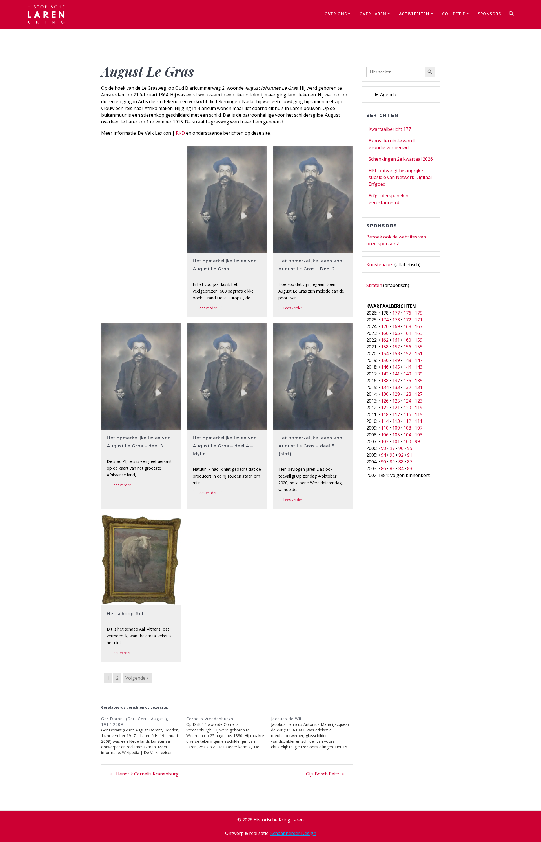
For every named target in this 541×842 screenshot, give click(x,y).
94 (383, 455)
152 (407, 353)
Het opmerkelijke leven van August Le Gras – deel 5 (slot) (310, 445)
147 (418, 360)
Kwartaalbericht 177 (390, 129)
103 (418, 435)
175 (418, 313)
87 (409, 462)
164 (407, 333)
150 (385, 360)
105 (396, 435)
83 (409, 468)
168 (407, 326)
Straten (374, 285)
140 (407, 374)
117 (396, 414)
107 (418, 428)
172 (407, 320)
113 (396, 421)
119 (418, 408)
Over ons (336, 13)
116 (407, 414)
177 (396, 313)
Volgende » (137, 678)
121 (396, 408)
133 (396, 387)
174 (385, 320)
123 (418, 401)
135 (418, 380)
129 (396, 394)
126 (385, 401)
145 (396, 367)
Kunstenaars (379, 264)
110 (385, 428)
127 (418, 394)
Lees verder (207, 308)
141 (396, 374)
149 (396, 360)
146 (385, 367)
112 (407, 421)
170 (385, 326)
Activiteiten (414, 13)
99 (417, 441)
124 (407, 401)
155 (418, 347)
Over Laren (373, 13)
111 (418, 421)
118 (385, 414)
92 (400, 455)
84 (400, 468)
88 (400, 462)
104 (407, 435)
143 (418, 367)
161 (396, 340)
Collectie (453, 13)
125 (396, 401)
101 (396, 441)
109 (396, 428)
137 (396, 380)
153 (396, 353)
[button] (511, 14)
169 (396, 326)
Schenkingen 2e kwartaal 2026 (401, 159)
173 (396, 320)
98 (383, 448)
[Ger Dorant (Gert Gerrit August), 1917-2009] (143, 735)
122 (385, 408)
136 (407, 380)
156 (407, 347)
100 (407, 441)
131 (418, 387)
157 (396, 347)
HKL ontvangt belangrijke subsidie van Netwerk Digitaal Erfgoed (400, 177)
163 (418, 333)
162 (385, 340)
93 (392, 455)
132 (407, 387)
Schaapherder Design (293, 833)
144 (407, 367)
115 (418, 414)
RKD (180, 133)
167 (418, 326)
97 (392, 448)
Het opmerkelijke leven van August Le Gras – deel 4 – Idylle (225, 445)
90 (383, 462)
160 (407, 340)
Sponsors (489, 13)
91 (409, 455)
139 (418, 374)
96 (400, 448)
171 (418, 320)
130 (385, 394)
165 (396, 333)
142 (385, 374)
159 (418, 340)
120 (407, 408)
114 (385, 421)
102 (385, 441)
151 (418, 353)
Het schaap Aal (125, 613)
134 (385, 387)
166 (385, 333)
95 (409, 448)
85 (392, 468)
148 (407, 360)
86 (383, 468)
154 (385, 353)
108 (407, 428)
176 (407, 313)
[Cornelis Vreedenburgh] (228, 733)
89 (392, 462)
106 (385, 435)
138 (385, 380)
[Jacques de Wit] (313, 733)
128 (407, 394)
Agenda (388, 94)
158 (385, 347)
